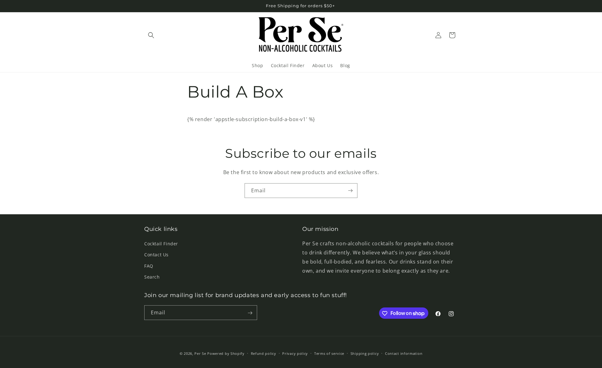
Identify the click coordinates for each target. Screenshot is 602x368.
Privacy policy (295, 353)
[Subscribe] (350, 190)
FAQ (148, 266)
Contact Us (156, 255)
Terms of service (329, 353)
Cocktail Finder (161, 244)
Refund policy (263, 353)
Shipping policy (365, 353)
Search (152, 277)
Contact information (403, 353)
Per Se (200, 353)
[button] (151, 35)
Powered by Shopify (226, 353)
